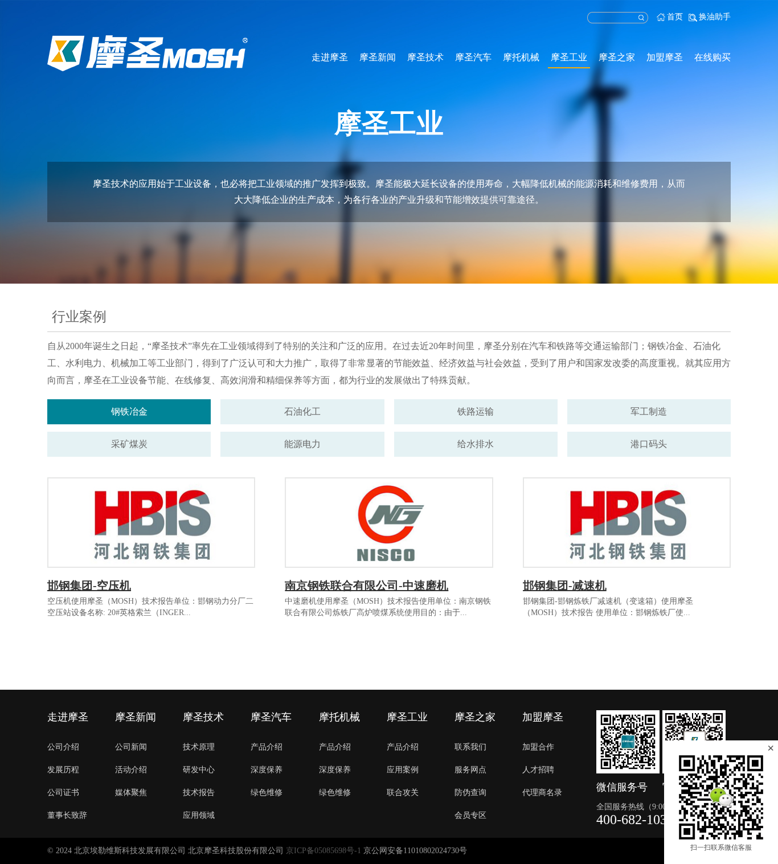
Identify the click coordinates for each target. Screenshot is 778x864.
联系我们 (470, 747)
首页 (675, 17)
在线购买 (712, 57)
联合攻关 (403, 792)
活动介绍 (131, 769)
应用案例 (403, 769)
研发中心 (199, 769)
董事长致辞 (67, 815)
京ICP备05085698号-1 (323, 850)
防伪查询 (470, 792)
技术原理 (199, 747)
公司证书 (63, 792)
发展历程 (63, 769)
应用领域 (199, 815)
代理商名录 (542, 792)
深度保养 (266, 769)
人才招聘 (538, 769)
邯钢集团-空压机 (89, 585)
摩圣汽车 (473, 57)
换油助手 (715, 17)
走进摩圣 (330, 57)
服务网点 (470, 769)
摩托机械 (521, 57)
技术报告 (199, 792)
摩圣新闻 (377, 57)
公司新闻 (131, 747)
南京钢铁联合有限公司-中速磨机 (366, 585)
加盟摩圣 (664, 57)
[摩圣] (147, 53)
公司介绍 (63, 747)
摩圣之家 (617, 57)
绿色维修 (266, 792)
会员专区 (470, 815)
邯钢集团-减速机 (565, 585)
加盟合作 (538, 747)
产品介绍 (266, 747)
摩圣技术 (425, 57)
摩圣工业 (569, 57)
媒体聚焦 (131, 792)
